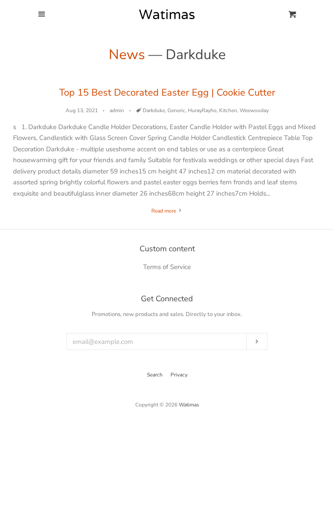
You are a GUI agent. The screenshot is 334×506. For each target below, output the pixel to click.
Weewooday (254, 110)
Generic (176, 110)
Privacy (178, 374)
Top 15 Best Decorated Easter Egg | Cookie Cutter (167, 92)
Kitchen (228, 110)
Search (155, 374)
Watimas (189, 404)
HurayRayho (202, 110)
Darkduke (154, 110)
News (127, 54)
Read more (164, 210)
